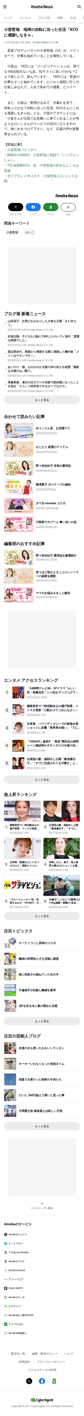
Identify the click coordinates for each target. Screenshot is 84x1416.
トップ (8, 18)
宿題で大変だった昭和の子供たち (40, 1079)
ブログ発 (44, 18)
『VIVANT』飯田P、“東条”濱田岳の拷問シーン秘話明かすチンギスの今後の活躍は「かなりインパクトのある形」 (53, 745)
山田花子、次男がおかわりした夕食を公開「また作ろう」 (42, 323)
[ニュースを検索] (79, 6)
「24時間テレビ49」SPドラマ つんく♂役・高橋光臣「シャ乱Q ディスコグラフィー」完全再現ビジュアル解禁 (52, 692)
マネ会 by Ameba (19, 1252)
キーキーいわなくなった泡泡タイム (41, 1064)
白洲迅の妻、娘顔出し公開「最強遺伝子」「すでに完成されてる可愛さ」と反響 (52, 763)
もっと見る (42, 400)
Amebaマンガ (16, 1297)
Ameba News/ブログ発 (45, 42)
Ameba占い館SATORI (21, 1315)
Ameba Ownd (17, 1270)
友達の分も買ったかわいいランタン (41, 1048)
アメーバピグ (16, 1279)
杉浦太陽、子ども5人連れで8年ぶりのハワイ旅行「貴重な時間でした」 (44, 338)
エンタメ (25, 18)
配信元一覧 (18, 1353)
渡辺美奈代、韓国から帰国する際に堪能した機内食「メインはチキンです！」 (43, 353)
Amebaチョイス (18, 1234)
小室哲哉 (12, 232)
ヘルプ (68, 1353)
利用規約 (24, 1362)
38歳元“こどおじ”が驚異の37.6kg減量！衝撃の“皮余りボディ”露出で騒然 (64, 903)
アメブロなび (16, 1324)
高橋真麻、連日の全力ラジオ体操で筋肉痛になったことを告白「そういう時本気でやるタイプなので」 (43, 384)
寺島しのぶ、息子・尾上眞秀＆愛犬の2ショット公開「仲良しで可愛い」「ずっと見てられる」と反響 (63, 867)
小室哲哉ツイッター (22, 149)
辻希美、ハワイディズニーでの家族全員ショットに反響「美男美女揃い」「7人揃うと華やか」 (53, 727)
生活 (73, 18)
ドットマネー (16, 1243)
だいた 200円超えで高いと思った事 (41, 1095)
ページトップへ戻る (42, 1208)
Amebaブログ (16, 1261)
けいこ (29, 232)
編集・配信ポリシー (45, 1353)
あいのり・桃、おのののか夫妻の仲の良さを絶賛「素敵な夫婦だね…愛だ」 (43, 368)
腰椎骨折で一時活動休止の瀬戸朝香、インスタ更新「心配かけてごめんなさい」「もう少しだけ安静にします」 (52, 710)
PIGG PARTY (16, 1288)
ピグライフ (15, 1306)
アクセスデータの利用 (42, 1370)
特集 (60, 18)
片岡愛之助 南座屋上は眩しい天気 (40, 1111)
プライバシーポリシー (51, 1362)
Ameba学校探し (18, 1333)
